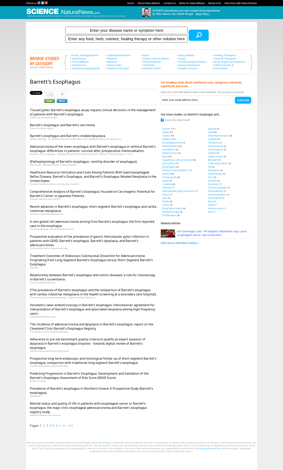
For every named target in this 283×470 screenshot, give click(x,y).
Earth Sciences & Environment (223, 66)
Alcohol (166, 173)
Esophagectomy (171, 142)
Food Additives (80, 61)
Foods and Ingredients (85, 55)
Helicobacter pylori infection (178, 191)
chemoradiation (217, 194)
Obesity (166, 187)
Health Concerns (188, 68)
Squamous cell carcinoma (177, 160)
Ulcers (166, 205)
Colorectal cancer (218, 163)
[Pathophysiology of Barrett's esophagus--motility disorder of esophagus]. (83, 161)
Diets (146, 55)
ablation (167, 139)
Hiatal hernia (169, 153)
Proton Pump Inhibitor (175, 170)
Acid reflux (168, 163)
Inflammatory (170, 146)
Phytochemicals (152, 61)
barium (212, 128)
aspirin (212, 153)
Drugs (182, 58)
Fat (209, 166)
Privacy (107, 442)
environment (215, 146)
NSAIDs (212, 180)
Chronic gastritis (217, 187)
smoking (167, 184)
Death (165, 201)
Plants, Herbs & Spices (156, 58)
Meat (211, 201)
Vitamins (112, 58)
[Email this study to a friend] (49, 92)
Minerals (112, 61)
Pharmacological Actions (193, 61)
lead (164, 156)
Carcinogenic (215, 149)
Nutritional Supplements (86, 68)
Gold (211, 132)
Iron (210, 177)
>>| (70, 425)
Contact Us (169, 3)
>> (64, 425)
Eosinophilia (215, 198)
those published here (210, 448)
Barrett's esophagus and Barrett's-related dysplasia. (68, 136)
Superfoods (79, 58)
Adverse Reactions (189, 65)
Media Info (214, 3)
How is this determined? (177, 119)
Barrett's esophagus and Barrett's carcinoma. (62, 125)
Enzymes (213, 184)
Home (130, 3)
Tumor (166, 135)
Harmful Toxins (152, 68)
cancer (166, 128)
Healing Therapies (225, 55)
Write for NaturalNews (192, 3)
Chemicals (149, 65)
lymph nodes (215, 156)
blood (165, 194)
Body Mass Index (172, 208)
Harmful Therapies (225, 58)
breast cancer (216, 208)
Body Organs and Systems (229, 61)
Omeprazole (169, 177)
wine (211, 211)
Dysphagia (168, 166)
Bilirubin (213, 160)
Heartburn (168, 149)
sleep (211, 205)
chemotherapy (170, 211)
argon (165, 180)
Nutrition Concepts (118, 68)
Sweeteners (79, 65)
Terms (116, 442)
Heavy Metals (186, 55)
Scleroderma (215, 191)
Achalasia (213, 142)
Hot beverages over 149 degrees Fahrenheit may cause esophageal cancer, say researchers (212, 233)
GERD (165, 132)
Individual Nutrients (118, 55)
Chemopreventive (218, 135)
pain (164, 198)
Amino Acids (114, 65)
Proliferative (169, 215)
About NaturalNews (149, 3)
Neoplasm (214, 170)
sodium (212, 139)
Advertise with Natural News (240, 3)
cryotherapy (215, 173)
